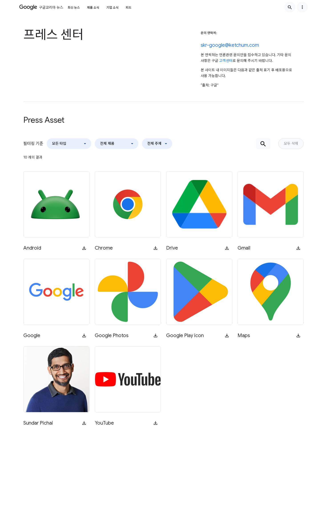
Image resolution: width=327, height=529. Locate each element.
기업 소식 (112, 8)
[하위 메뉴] (302, 7)
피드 (128, 8)
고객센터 (225, 61)
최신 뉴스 (74, 8)
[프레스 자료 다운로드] (84, 248)
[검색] (290, 7)
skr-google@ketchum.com (230, 45)
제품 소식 (93, 8)
